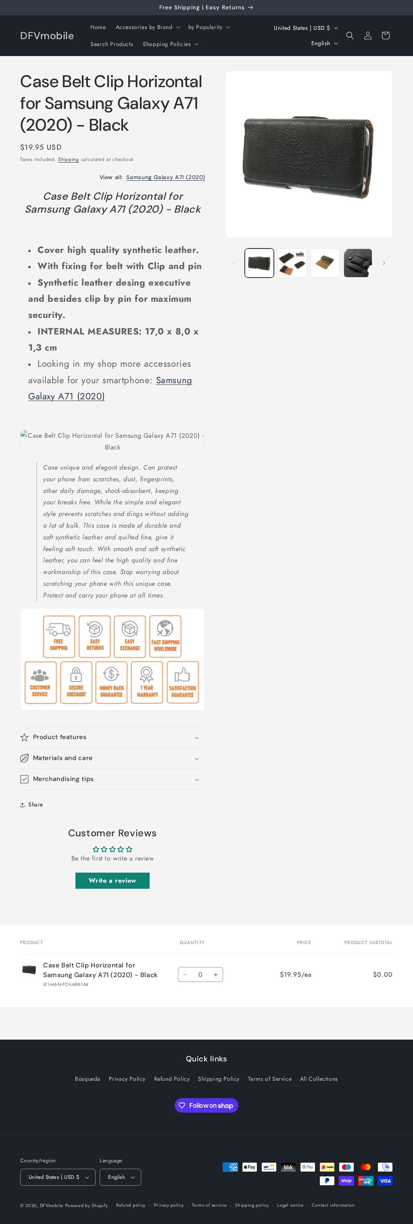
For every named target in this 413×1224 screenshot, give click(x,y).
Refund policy (131, 1205)
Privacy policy (169, 1205)
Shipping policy (252, 1205)
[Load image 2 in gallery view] (292, 263)
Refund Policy (172, 1079)
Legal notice (290, 1205)
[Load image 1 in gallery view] (259, 263)
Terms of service (209, 1205)
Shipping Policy (219, 1079)
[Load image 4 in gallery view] (358, 263)
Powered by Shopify (86, 1205)
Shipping (68, 159)
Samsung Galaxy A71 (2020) (165, 177)
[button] (147, 27)
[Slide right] (384, 263)
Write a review (112, 880)
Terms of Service (270, 1079)
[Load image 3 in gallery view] (325, 263)
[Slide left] (234, 263)
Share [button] (35, 804)
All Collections (319, 1079)
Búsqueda (87, 1079)
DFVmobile (51, 1205)
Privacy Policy (127, 1079)
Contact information (333, 1205)
